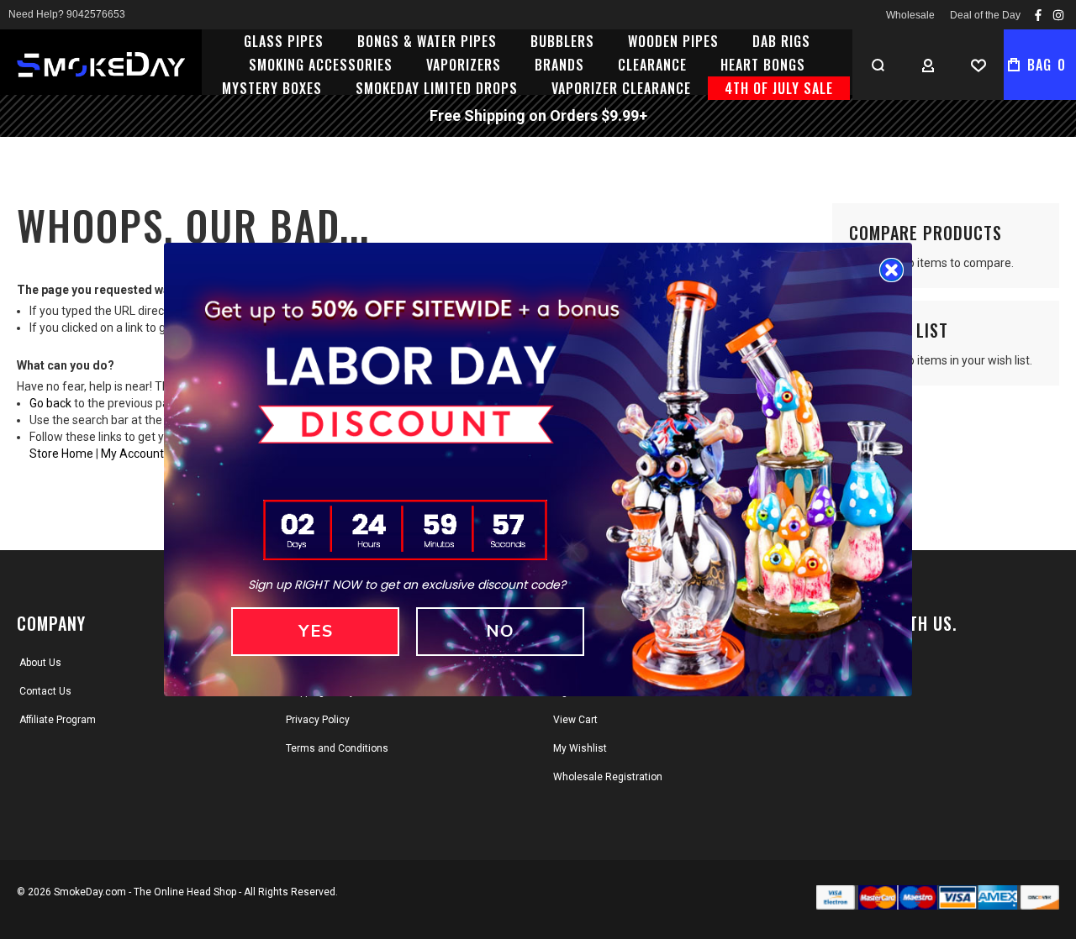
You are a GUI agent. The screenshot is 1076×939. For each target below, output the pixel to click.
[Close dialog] (891, 270)
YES (315, 631)
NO (500, 631)
